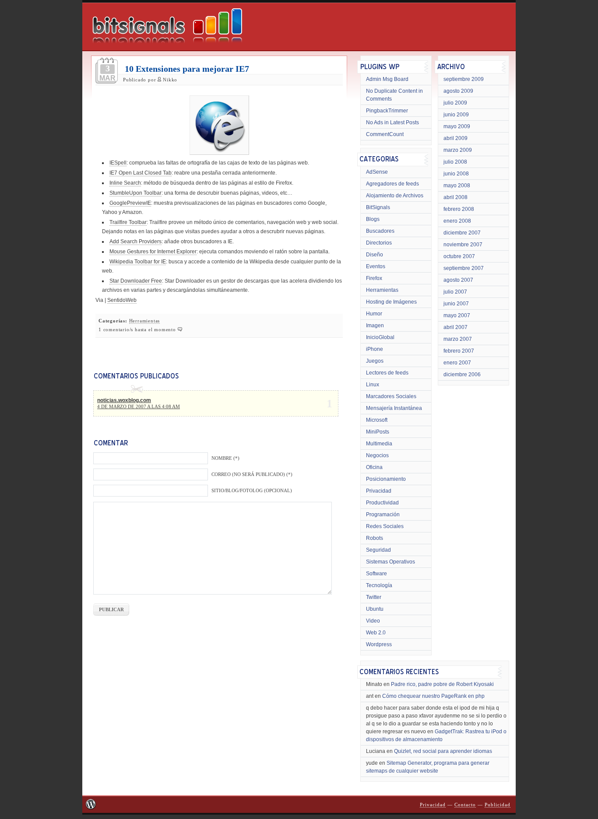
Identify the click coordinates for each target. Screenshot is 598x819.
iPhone (374, 349)
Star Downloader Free (135, 281)
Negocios (377, 455)
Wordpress (379, 644)
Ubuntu (374, 609)
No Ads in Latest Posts (392, 122)
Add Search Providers (135, 241)
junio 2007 (456, 304)
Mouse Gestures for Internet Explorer (153, 251)
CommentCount (385, 134)
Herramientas (144, 320)
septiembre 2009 (463, 79)
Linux (372, 385)
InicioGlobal (380, 337)
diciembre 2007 (462, 233)
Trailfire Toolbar (128, 222)
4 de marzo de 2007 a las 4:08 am (138, 406)
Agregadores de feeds (392, 184)
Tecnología (379, 585)
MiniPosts (377, 432)
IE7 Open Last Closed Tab (140, 173)
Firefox (374, 278)
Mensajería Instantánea (394, 408)
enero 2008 (457, 221)
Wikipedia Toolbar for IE (137, 262)
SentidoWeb (122, 300)
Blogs (373, 219)
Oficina (374, 467)
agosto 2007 (458, 280)
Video (373, 621)
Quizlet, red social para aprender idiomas (443, 751)
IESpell (118, 163)
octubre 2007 (459, 256)
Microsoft (376, 420)
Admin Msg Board (387, 79)
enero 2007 (457, 363)
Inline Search (125, 183)
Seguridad (378, 550)
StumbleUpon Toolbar (135, 193)
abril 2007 (455, 327)
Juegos (374, 361)
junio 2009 (456, 115)
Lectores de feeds (387, 373)
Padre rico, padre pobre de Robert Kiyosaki (442, 684)
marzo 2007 (457, 339)
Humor (374, 314)
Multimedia (379, 444)
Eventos (375, 266)
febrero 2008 (458, 209)
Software (376, 573)
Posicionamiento (386, 479)
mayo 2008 (456, 185)
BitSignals (378, 207)
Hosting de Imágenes (391, 302)
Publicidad (497, 804)
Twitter (373, 597)
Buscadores (380, 231)
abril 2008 (455, 197)
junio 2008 (456, 174)
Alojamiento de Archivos (394, 195)
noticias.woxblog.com (124, 400)
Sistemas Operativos (390, 562)
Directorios (379, 243)
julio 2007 (455, 292)
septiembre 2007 (463, 268)
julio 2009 (455, 103)
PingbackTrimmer (387, 111)
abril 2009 (455, 138)
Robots (374, 538)
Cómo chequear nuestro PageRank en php (433, 696)
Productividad (382, 503)
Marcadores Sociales (391, 396)
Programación (383, 514)
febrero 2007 (458, 351)
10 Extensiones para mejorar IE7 (187, 69)
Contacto (465, 804)
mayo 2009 (456, 126)
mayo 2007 (456, 315)
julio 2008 (455, 162)
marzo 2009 (457, 150)
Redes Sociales (385, 526)
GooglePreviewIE (130, 203)
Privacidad (378, 491)
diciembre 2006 (462, 374)
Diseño (374, 255)
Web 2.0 (376, 633)
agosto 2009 (458, 91)
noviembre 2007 (462, 245)
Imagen (375, 325)
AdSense (377, 172)
